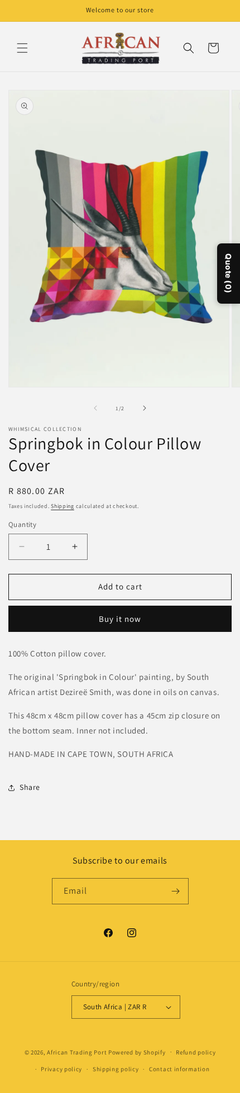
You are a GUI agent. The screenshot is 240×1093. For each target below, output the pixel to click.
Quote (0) (228, 273)
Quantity (22, 524)
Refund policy (195, 1052)
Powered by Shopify (137, 1052)
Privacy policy (61, 1069)
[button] (22, 48)
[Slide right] (144, 408)
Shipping (62, 506)
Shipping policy (116, 1069)
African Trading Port (77, 1052)
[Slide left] (95, 408)
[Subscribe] (176, 891)
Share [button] (30, 787)
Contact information (179, 1069)
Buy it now (120, 618)
